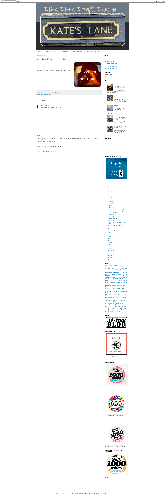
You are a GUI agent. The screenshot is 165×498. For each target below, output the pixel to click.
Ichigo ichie (124, 286)
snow (111, 301)
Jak (42, 105)
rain (116, 297)
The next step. (111, 214)
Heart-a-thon (108, 285)
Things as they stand (113, 218)
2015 (108, 253)
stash (110, 303)
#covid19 (107, 266)
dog (106, 280)
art (114, 272)
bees (106, 274)
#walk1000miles (121, 271)
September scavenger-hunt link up (116, 209)
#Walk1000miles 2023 (112, 61)
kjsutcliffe (109, 74)
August (110, 236)
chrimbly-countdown (110, 277)
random (119, 297)
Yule (117, 311)
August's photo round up (113, 232)
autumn (117, 272)
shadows (125, 300)
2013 (108, 257)
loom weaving (120, 289)
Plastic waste (119, 295)
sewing (120, 300)
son (118, 301)
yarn (109, 311)
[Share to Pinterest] (57, 92)
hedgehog (114, 285)
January (110, 250)
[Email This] (50, 92)
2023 (108, 185)
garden (107, 283)
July (109, 238)
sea (110, 300)
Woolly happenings (114, 309)
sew (117, 300)
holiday (107, 286)
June (109, 240)
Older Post (98, 149)
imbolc (106, 288)
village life (117, 306)
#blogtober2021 (117, 265)
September (111, 207)
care (109, 275)
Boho (120, 274)
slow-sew (107, 301)
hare (126, 283)
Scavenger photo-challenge (46, 94)
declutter (125, 278)
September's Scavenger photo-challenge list (115, 226)
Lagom (106, 289)
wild (117, 308)
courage (119, 277)
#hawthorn (112, 266)
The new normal (119, 304)
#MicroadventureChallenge (121, 266)
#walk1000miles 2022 (112, 63)
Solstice (115, 301)
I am (121, 286)
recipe (123, 297)
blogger (117, 274)
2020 (108, 191)
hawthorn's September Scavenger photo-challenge (116, 211)
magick (115, 291)
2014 (108, 255)
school (106, 300)
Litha (116, 289)
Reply (42, 109)
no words (116, 95)
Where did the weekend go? (120, 126)
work (120, 309)
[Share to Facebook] (55, 92)
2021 (108, 189)
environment (111, 280)
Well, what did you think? (114, 216)
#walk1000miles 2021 (112, 65)
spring (121, 301)
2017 (108, 197)
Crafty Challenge (108, 278)
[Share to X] (54, 92)
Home (69, 149)
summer (120, 303)
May (109, 242)
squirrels (125, 301)
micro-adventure (122, 291)
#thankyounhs (124, 269)
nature (107, 294)
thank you (116, 85)
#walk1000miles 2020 (112, 66)
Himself (125, 285)
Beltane (109, 274)
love (126, 289)
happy (122, 283)
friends (125, 282)
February (110, 248)
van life (110, 306)
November (110, 203)
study (116, 303)
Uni (106, 306)
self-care (113, 300)
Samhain (107, 298)
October (110, 205)
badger (121, 272)
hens (121, 285)
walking (108, 308)
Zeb (119, 311)
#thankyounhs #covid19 (110, 271)
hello (118, 285)
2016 (108, 199)
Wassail (113, 308)
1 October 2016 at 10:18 (48, 105)
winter (121, 308)
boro (126, 274)
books (123, 274)
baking (125, 272)
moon (113, 292)
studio (113, 303)
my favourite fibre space (121, 292)
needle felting (113, 294)
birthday (113, 274)
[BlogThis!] (52, 92)
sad (126, 297)
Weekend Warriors (112, 234)
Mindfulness (108, 292)
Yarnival (111, 311)
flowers (118, 282)
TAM (108, 304)
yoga (115, 311)
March (109, 246)
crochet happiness (118, 278)
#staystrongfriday (123, 268)
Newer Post (39, 149)
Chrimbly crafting (122, 275)
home (111, 286)
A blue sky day (117, 116)
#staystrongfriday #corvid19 (110, 269)
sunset (123, 303)
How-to (114, 286)
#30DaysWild (108, 265)
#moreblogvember (109, 268)
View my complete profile (111, 76)
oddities (119, 294)
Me (107, 59)
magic (110, 291)
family (120, 280)
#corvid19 (125, 265)
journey (114, 288)
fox (121, 282)
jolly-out (110, 288)
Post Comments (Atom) (48, 151)
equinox (116, 280)
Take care (116, 105)
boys (106, 275)
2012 (108, 259)
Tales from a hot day (112, 220)
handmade (117, 283)
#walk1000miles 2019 (112, 68)
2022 (108, 187)
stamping (107, 303)
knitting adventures (121, 288)
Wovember (124, 309)
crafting (125, 277)
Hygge (118, 286)
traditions (125, 304)
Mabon (106, 291)
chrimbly (115, 275)
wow (106, 311)
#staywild (119, 269)
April (109, 244)
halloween (112, 283)
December (110, 201)
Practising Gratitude (110, 297)
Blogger (107, 493)
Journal (108, 58)
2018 (108, 195)
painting (113, 295)
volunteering (124, 306)
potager (125, 295)
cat (111, 275)
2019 (108, 193)
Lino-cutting (111, 289)
